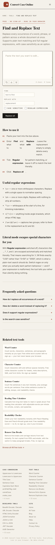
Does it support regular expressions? (27, 312)
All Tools (32, 510)
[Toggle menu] (49, 4)
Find (6, 91)
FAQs (31, 520)
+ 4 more (6, 498)
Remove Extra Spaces (37, 492)
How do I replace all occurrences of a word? (27, 299)
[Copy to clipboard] (6, 82)
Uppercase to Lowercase (12, 473)
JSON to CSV (8, 520)
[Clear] (16, 82)
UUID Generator (8, 529)
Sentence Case (8, 483)
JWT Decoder (8, 526)
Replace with (10, 99)
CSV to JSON (8, 523)
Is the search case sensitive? (27, 319)
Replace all (10, 116)
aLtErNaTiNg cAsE (9, 489)
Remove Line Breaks (36, 489)
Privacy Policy (34, 526)
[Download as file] (11, 82)
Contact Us (33, 523)
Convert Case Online (21, 4)
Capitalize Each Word (11, 486)
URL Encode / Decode (11, 510)
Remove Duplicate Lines (38, 495)
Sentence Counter (35, 480)
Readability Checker (36, 486)
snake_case (7, 495)
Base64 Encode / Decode (12, 507)
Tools (11, 16)
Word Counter (34, 473)
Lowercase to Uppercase (12, 476)
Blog (30, 514)
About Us (32, 517)
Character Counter (36, 476)
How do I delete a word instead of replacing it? (27, 306)
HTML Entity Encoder (11, 514)
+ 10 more (33, 498)
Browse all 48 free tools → (13, 447)
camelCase (7, 492)
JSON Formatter (9, 517)
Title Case (6, 480)
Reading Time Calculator (38, 483)
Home (4, 16)
